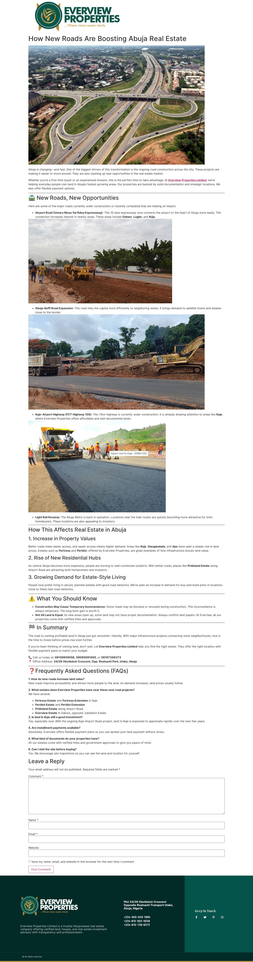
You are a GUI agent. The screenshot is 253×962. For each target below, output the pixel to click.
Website (33, 847)
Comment (35, 776)
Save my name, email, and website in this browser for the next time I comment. (83, 861)
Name (33, 820)
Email (33, 834)
